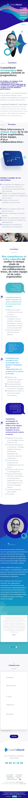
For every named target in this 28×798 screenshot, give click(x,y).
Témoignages (23, 17)
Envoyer (14, 736)
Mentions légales (12, 779)
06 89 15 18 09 (14, 763)
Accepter (15, 796)
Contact (23, 24)
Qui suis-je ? (23, 15)
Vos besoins (23, 10)
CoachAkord (23, 7)
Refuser (19, 796)
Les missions (23, 12)
